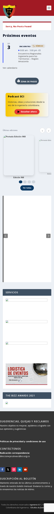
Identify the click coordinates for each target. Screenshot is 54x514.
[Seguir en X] (8, 469)
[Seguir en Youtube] (25, 469)
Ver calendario (10, 67)
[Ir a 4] (33, 181)
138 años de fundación (39, 507)
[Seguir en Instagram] (14, 469)
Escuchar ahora (29, 111)
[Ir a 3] (29, 181)
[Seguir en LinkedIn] (19, 469)
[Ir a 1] (20, 181)
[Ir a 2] (25, 181)
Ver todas (27, 188)
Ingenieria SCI (35, 504)
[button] (48, 236)
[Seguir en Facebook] (2, 469)
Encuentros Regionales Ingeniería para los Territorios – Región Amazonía (29, 57)
